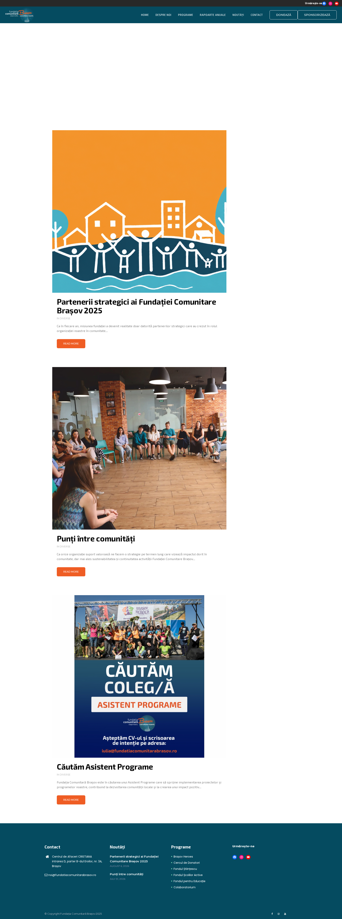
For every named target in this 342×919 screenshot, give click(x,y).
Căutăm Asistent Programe (105, 766)
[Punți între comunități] (139, 448)
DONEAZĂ (283, 15)
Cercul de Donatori (187, 863)
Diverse (65, 318)
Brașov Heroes (183, 857)
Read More (71, 343)
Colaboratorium (185, 887)
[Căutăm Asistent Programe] (139, 676)
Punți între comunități (96, 538)
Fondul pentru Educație (189, 881)
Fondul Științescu (185, 869)
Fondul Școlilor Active (188, 875)
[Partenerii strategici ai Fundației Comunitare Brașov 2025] (139, 211)
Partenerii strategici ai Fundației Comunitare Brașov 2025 (136, 306)
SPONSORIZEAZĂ (317, 15)
